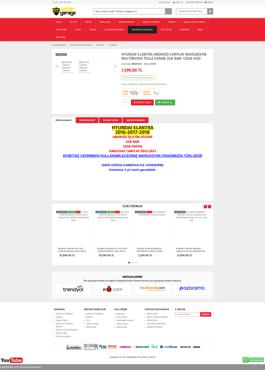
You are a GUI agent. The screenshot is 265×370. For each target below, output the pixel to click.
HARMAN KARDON (154, 327)
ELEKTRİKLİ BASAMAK (156, 324)
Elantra (113, 45)
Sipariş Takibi (61, 320)
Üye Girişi (165, 2)
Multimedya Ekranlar (81, 45)
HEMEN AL (166, 102)
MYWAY (153, 64)
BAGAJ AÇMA (152, 314)
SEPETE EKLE (143, 102)
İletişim (209, 2)
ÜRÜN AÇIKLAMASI (63, 120)
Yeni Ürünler (121, 317)
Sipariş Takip (122, 324)
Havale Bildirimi (195, 2)
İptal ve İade (61, 333)
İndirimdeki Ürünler (125, 320)
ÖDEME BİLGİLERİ (87, 120)
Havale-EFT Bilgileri (64, 314)
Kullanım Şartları (63, 336)
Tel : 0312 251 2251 (63, 2)
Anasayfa (61, 45)
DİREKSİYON (152, 320)
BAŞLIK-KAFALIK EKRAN (157, 317)
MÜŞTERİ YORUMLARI (135, 120)
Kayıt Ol (179, 2)
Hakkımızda (91, 327)
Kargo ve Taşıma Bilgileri (67, 330)
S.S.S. (88, 320)
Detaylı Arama (92, 324)
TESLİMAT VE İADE (110, 120)
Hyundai (100, 45)
